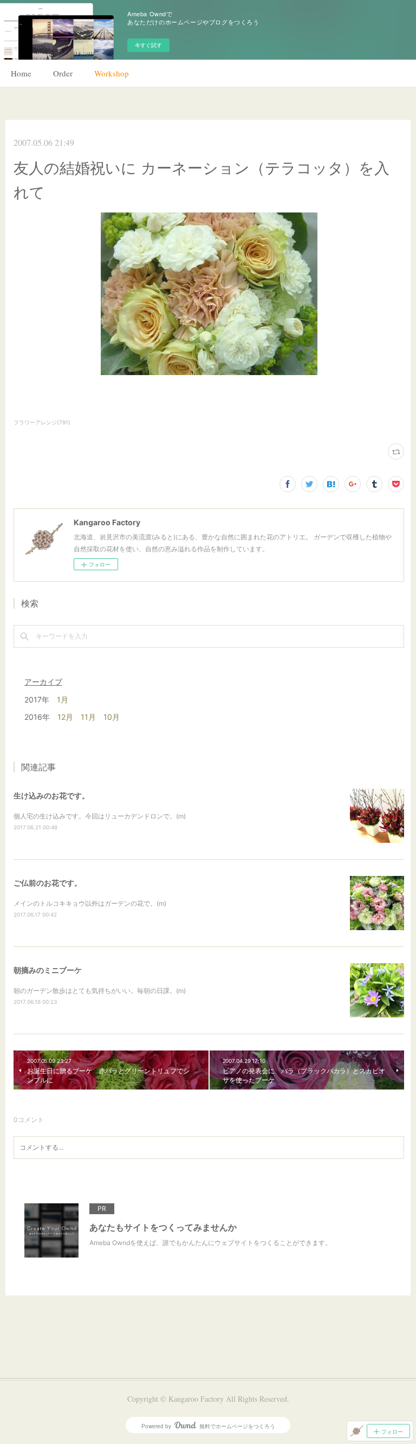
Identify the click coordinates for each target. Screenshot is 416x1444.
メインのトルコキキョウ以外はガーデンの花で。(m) (90, 903)
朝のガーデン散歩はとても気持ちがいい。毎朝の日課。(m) (100, 991)
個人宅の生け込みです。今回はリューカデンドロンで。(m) (100, 816)
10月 (111, 716)
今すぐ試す (148, 45)
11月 (88, 716)
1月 (62, 699)
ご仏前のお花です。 (48, 882)
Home (21, 73)
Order (63, 73)
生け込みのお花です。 (51, 795)
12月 (65, 716)
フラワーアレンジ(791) (42, 422)
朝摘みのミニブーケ (48, 970)
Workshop (111, 73)
